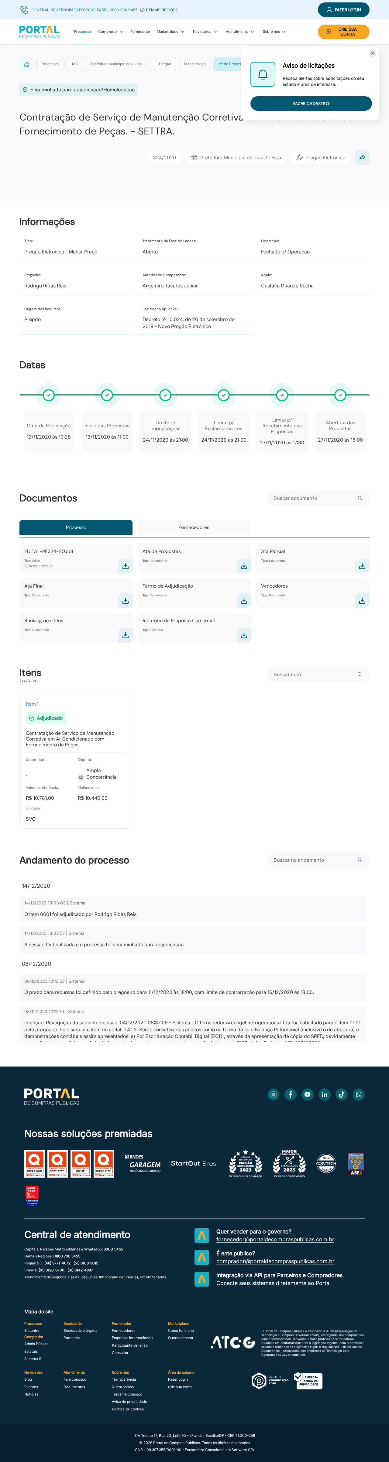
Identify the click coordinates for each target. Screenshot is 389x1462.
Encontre (32, 1330)
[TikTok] (341, 1094)
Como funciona (181, 1330)
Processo (76, 527)
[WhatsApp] (358, 1094)
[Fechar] (372, 53)
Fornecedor (140, 31)
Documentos (74, 1387)
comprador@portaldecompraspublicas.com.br (275, 1261)
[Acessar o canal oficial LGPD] (287, 1381)
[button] (142, 9)
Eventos (31, 1387)
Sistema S (32, 1359)
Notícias (31, 1394)
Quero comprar (180, 1338)
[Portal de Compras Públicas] (39, 31)
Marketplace (167, 31)
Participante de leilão (130, 1345)
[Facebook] (290, 1094)
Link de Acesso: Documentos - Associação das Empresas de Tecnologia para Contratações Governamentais (312, 1350)
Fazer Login (178, 1379)
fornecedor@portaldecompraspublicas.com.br (275, 1239)
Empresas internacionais (132, 1338)
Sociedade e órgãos (80, 1330)
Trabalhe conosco (127, 1394)
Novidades (202, 31)
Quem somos (123, 1387)
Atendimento (237, 31)
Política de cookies (128, 1409)
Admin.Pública (36, 1344)
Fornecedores (193, 527)
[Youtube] (308, 1094)
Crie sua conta (180, 1387)
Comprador (108, 31)
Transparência (124, 1379)
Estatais (31, 1351)
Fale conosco (75, 1379)
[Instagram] (273, 1094)
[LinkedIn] (324, 1094)
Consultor (120, 1353)
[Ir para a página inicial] (51, 1103)
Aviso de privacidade (129, 1401)
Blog (28, 1379)
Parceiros (72, 1338)
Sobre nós (271, 31)
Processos (82, 31)
